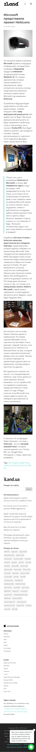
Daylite (6, 686)
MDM (7, 591)
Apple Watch (9, 555)
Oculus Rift (26, 465)
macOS (17, 587)
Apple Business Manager (12, 677)
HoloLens (8, 465)
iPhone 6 (17, 569)
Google (15, 462)
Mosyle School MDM (10, 683)
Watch (6, 645)
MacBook (18, 580)
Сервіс (6, 668)
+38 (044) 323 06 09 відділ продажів (15, 709)
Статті (13, 26)
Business (8, 559)
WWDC (7, 598)
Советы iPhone (9, 602)
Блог (5, 689)
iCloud (28, 559)
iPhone (15, 566)
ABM (6, 551)
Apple (14, 551)
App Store (20, 555)
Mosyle (15, 591)
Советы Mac (21, 602)
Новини (6, 671)
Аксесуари (7, 648)
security (24, 591)
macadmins (8, 580)
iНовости (24, 573)
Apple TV (23, 551)
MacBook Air (9, 584)
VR (5, 468)
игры (28, 605)
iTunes (7, 573)
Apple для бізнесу (10, 663)
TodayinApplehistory (20, 595)
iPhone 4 (24, 566)
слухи (7, 609)
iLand (7, 562)
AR (9, 462)
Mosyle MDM (8, 680)
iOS (21, 562)
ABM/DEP (26, 747)
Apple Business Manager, (15, 747)
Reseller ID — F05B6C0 (21, 744)
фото (14, 609)
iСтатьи (8, 577)
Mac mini (8, 587)
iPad (7, 566)
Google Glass (24, 462)
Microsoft (17, 465)
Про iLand (7, 691)
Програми (7, 651)
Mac (23, 577)
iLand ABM (10, 744)
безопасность (9, 605)
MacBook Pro (20, 584)
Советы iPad (17, 598)
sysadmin (8, 595)
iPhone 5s (8, 569)
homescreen (18, 559)
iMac (14, 562)
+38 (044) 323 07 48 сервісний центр (15, 711)
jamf (16, 577)
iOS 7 (28, 562)
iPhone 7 (26, 569)
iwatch (15, 573)
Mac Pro (25, 587)
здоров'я (20, 605)
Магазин (7, 666)
